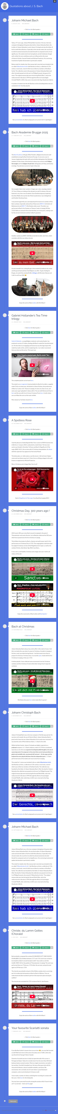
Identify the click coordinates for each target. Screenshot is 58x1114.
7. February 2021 (16, 1031)
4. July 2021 (15, 937)
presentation (19, 120)
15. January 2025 (17, 322)
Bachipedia (43, 614)
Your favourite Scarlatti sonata (30, 1028)
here (29, 29)
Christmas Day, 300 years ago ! (31, 510)
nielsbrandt (26, 23)
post (40, 655)
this (19, 86)
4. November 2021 (17, 715)
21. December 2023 (17, 514)
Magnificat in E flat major (26, 498)
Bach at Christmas (23, 626)
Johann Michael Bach (25, 20)
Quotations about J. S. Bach (26, 6)
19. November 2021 (17, 629)
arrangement (23, 384)
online (34, 303)
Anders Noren (51, 1110)
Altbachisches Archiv (23, 866)
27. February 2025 (17, 135)
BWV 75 (24, 206)
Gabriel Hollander (16, 341)
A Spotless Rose (22, 420)
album (50, 449)
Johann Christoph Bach (26, 712)
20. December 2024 (17, 423)
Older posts (13, 1101)
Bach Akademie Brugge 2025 (30, 132)
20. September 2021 (17, 830)
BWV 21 (42, 204)
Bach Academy (18, 155)
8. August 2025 (16, 23)
